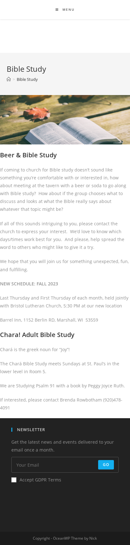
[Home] (9, 79)
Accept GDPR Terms (40, 480)
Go (106, 464)
